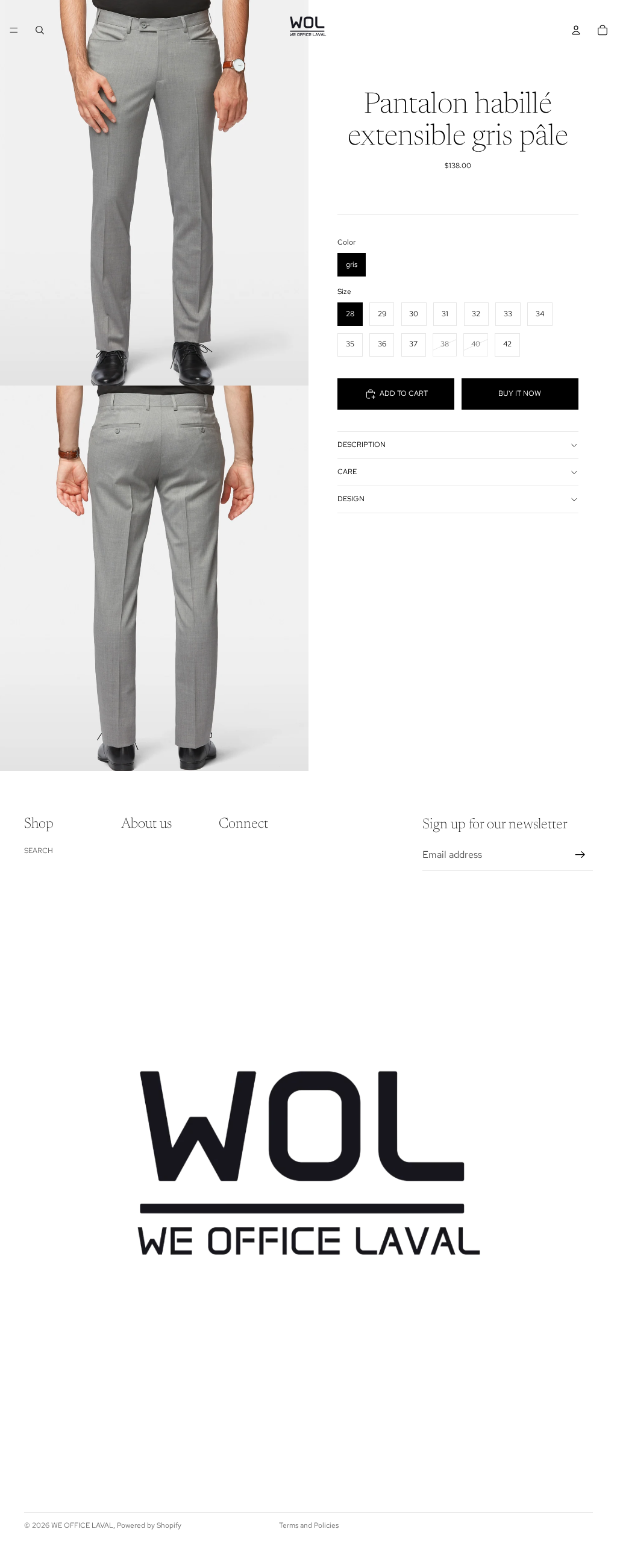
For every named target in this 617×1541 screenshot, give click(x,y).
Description (361, 444)
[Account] (576, 30)
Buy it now (519, 393)
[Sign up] (580, 854)
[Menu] (14, 30)
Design (351, 499)
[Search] (40, 30)
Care (347, 472)
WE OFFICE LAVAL (82, 1525)
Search (38, 850)
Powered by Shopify (149, 1525)
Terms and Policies (309, 1525)
